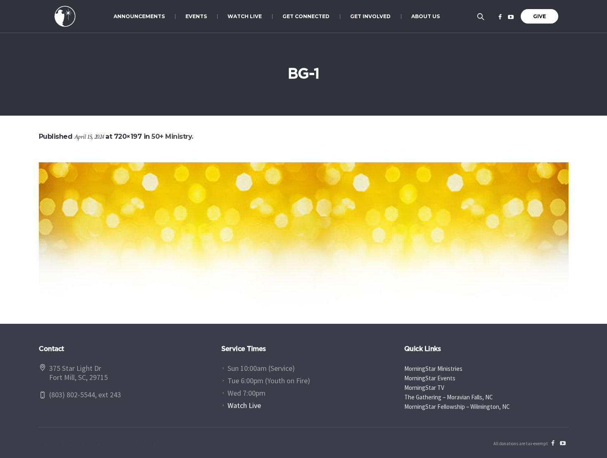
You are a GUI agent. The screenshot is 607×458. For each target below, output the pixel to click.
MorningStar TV (424, 388)
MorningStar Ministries (433, 369)
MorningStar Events (429, 378)
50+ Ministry (172, 136)
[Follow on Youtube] (511, 17)
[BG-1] (304, 234)
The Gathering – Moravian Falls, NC (448, 397)
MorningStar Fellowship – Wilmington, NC (457, 407)
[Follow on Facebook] (500, 17)
